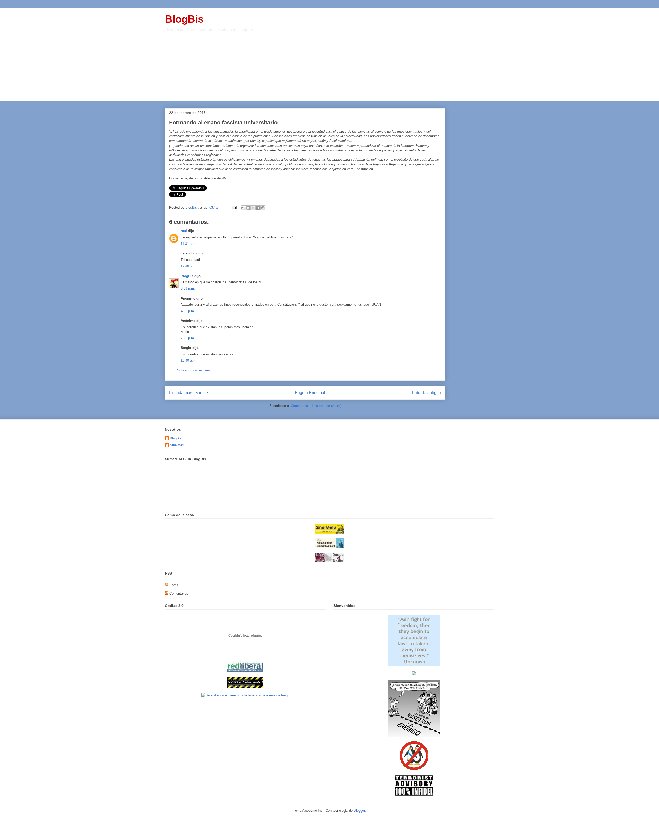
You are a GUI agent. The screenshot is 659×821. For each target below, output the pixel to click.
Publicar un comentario (193, 370)
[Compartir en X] (253, 207)
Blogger (359, 811)
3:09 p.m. (188, 288)
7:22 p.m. (188, 338)
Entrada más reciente (188, 392)
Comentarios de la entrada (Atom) (316, 406)
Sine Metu (177, 445)
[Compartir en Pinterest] (262, 207)
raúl (184, 231)
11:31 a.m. (188, 244)
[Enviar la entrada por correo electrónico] (234, 207)
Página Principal (310, 392)
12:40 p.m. (189, 266)
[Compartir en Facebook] (258, 207)
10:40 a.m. (189, 360)
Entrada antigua (426, 392)
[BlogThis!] (248, 207)
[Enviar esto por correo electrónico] (243, 207)
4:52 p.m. (188, 311)
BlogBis (184, 19)
